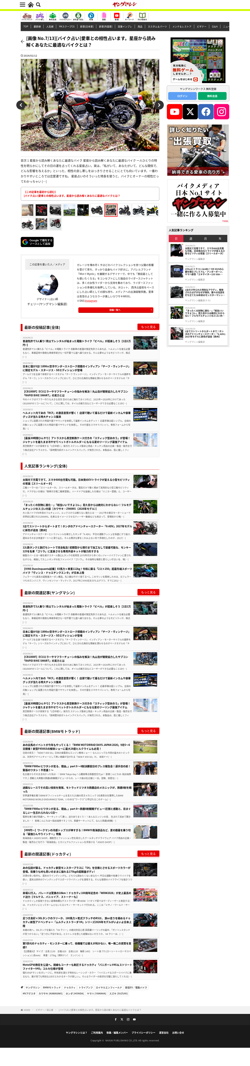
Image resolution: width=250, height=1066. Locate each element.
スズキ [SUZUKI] (118, 993)
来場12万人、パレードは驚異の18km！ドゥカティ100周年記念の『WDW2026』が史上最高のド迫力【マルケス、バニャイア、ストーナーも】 (77, 895)
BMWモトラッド (52, 987)
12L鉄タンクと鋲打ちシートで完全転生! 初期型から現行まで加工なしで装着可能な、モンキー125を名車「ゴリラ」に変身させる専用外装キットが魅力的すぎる (77, 549)
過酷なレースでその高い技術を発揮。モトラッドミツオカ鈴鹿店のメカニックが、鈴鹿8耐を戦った (77, 789)
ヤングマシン (33, 987)
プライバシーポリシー (143, 1032)
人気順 (49, 26)
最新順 (37, 26)
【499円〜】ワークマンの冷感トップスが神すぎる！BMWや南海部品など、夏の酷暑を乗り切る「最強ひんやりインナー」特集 (77, 832)
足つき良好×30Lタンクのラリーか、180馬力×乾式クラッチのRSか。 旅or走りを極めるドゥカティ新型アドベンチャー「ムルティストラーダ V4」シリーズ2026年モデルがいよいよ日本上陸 (77, 922)
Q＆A (215, 26)
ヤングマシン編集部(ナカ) (198, 300)
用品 (140, 26)
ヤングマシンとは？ (76, 1032)
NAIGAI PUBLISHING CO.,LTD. (122, 1040)
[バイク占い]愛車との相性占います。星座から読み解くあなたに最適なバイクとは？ (100, 1009)
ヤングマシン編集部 (195, 259)
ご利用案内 (97, 1032)
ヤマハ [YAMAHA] (96, 993)
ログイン (182, 96)
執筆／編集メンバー (117, 1032)
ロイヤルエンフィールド (109, 987)
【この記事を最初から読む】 (72, 193)
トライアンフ (86, 987)
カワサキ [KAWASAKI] (51, 993)
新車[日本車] (87, 26)
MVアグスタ (29, 993)
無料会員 (212, 96)
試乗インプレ (125, 26)
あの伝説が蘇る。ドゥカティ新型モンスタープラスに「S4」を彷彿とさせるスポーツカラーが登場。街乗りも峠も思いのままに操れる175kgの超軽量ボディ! (76, 869)
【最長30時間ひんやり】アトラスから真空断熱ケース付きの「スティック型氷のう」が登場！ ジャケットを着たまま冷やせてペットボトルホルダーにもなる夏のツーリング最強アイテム (76, 440)
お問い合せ (178, 1032)
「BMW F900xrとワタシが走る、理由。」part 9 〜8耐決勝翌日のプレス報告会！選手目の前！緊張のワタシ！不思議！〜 (77, 768)
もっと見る (148, 327)
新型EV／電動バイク (136, 987)
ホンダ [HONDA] (75, 993)
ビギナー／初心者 (44, 1009)
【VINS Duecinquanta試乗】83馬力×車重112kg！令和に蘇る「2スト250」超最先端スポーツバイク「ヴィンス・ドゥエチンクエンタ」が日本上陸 (77, 570)
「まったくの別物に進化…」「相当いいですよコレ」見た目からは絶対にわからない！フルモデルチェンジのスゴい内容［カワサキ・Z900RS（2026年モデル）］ (77, 506)
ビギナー (201, 26)
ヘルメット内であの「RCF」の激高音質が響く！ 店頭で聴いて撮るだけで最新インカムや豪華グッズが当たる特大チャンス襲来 (77, 414)
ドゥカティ (70, 987)
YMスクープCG (67, 26)
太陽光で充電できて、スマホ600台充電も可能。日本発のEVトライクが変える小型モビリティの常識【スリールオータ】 (76, 481)
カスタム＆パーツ (157, 26)
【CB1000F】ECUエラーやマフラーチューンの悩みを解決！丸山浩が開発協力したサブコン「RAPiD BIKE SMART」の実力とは (75, 393)
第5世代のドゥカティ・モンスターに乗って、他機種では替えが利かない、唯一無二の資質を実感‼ (77, 945)
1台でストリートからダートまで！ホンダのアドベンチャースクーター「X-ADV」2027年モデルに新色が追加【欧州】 (77, 528)
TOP (25, 26)
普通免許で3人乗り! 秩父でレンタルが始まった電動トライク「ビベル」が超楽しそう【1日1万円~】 (77, 343)
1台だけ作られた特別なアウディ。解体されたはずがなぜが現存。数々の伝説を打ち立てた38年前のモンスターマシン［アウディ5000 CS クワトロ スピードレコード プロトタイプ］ (205, 292)
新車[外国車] (105, 26)
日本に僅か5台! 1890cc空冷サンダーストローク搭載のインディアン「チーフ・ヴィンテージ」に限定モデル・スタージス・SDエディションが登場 (77, 368)
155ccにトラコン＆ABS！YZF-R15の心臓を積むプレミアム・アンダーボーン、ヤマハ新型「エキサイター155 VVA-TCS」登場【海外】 (204, 272)
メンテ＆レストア (181, 26)
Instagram (91, 300)
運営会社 (164, 1032)
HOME (27, 1009)
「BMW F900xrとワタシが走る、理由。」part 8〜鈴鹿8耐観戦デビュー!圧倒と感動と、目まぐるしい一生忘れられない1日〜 (77, 810)
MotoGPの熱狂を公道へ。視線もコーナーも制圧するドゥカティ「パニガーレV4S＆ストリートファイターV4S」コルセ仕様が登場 (77, 966)
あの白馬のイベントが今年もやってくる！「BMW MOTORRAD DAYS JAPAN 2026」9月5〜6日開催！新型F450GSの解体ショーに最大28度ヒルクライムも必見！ (76, 746)
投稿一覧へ (114, 309)
